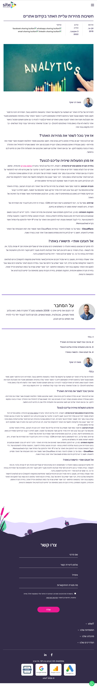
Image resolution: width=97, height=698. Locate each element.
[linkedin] (45, 654)
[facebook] (51, 654)
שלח (48, 609)
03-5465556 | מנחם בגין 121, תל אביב (48, 661)
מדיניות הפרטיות (51, 598)
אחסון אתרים (26, 166)
